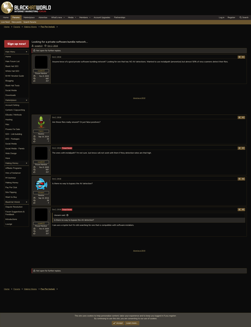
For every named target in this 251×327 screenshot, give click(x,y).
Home (6, 17)
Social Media (11, 90)
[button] (64, 17)
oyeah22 (38, 46)
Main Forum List (12, 61)
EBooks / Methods (13, 114)
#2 (243, 117)
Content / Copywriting (15, 110)
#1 (243, 57)
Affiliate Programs (13, 168)
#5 (243, 209)
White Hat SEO (12, 71)
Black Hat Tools (12, 85)
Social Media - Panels (14, 148)
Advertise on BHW (139, 98)
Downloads (10, 95)
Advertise (43, 17)
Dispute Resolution (13, 207)
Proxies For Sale (12, 129)
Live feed (5, 22)
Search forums (30, 22)
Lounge (8, 224)
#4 (243, 179)
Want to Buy (11, 197)
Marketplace (29, 17)
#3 (243, 148)
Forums (16, 17)
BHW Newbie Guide (14, 76)
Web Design (11, 153)
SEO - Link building (13, 134)
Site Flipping (10, 192)
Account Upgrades (102, 17)
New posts (16, 22)
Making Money (11, 182)
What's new (56, 17)
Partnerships (119, 17)
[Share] (239, 57)
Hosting (8, 119)
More (7, 158)
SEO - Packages (12, 139)
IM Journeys (10, 177)
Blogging (9, 80)
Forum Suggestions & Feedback (14, 213)
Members (83, 17)
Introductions (11, 219)
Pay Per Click (11, 187)
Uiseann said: (59, 215)
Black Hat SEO (11, 66)
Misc (7, 124)
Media (70, 17)
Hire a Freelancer (13, 173)
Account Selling (12, 105)
